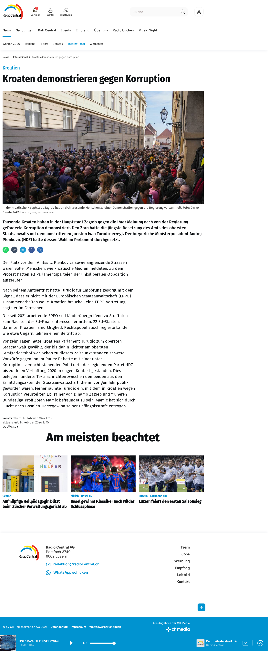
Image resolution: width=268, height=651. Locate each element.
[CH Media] (171, 629)
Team (185, 547)
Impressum (78, 626)
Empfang (82, 30)
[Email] (23, 250)
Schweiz (58, 43)
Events (66, 30)
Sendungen (24, 30)
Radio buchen (123, 30)
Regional (30, 43)
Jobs (185, 554)
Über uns (101, 30)
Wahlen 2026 (11, 43)
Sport (44, 43)
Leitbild (183, 575)
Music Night (148, 30)
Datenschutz (59, 626)
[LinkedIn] (40, 250)
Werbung (182, 561)
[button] (66, 12)
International (76, 43)
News (7, 30)
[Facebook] (31, 250)
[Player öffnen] (260, 643)
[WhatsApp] (6, 250)
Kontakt (183, 582)
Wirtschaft (96, 43)
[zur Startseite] (13, 12)
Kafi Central (47, 30)
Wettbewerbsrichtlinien (105, 626)
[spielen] (71, 643)
